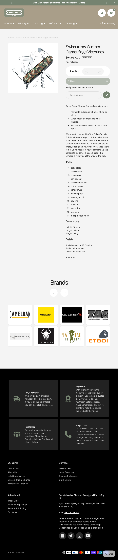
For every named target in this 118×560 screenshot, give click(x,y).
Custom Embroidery (68, 476)
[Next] (106, 2)
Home (11, 37)
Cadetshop (19, 553)
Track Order (13, 500)
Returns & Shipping (17, 508)
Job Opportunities (16, 476)
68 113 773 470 (71, 512)
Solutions (12, 512)
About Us (12, 472)
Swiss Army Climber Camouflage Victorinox (37, 37)
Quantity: (74, 71)
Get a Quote (65, 480)
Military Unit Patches (18, 483)
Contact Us (13, 468)
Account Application (17, 504)
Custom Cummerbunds (19, 480)
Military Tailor (65, 468)
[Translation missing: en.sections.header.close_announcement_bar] (114, 2)
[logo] (48, 336)
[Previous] (11, 2)
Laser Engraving (67, 472)
